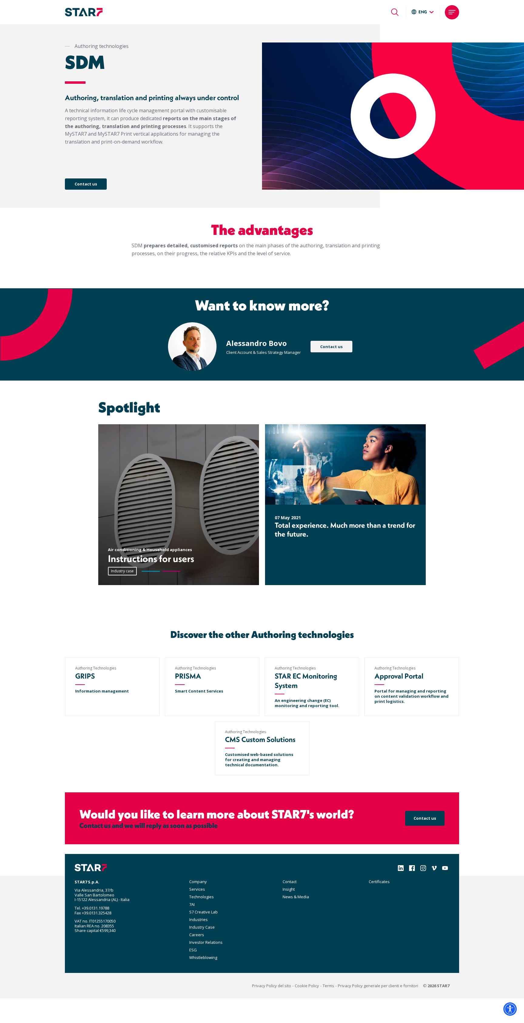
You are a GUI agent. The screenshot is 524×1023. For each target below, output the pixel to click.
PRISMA (188, 676)
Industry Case (202, 927)
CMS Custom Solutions (260, 739)
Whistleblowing (203, 957)
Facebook (412, 868)
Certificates (379, 881)
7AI (192, 904)
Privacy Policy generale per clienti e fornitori (378, 985)
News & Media (296, 896)
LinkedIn (400, 868)
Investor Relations (206, 942)
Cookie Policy (307, 985)
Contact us (86, 184)
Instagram (423, 868)
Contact (290, 881)
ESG (193, 950)
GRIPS (85, 676)
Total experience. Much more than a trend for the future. (345, 529)
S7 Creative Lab (203, 912)
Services (197, 889)
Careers (196, 934)
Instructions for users (151, 558)
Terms (328, 985)
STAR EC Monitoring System (306, 680)
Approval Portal (399, 676)
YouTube (445, 868)
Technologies (201, 896)
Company (198, 881)
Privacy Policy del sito (271, 985)
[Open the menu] (452, 12)
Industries (198, 919)
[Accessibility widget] (510, 1009)
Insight (289, 889)
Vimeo (434, 868)
